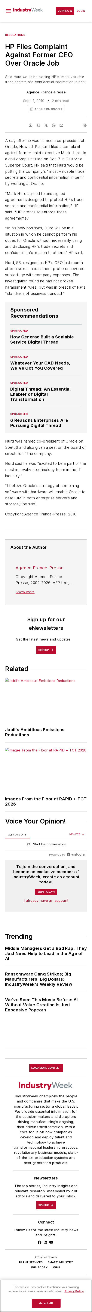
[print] (85, 125)
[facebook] (30, 125)
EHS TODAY (39, 1267)
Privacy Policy (74, 1291)
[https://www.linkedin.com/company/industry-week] (45, 1242)
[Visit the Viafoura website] (76, 854)
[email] (61, 125)
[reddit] (54, 125)
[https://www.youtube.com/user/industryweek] (51, 1242)
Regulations (15, 35)
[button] (8, 11)
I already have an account (46, 900)
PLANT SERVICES (31, 1262)
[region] (46, 845)
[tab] (17, 834)
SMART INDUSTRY (60, 1262)
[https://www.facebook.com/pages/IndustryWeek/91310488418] (39, 1242)
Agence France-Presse (46, 92)
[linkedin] (38, 125)
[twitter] (46, 125)
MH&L (57, 1267)
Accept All (46, 1303)
